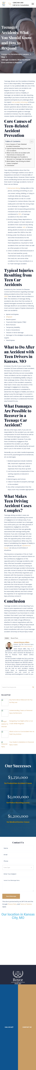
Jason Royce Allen (21, 642)
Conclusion (11, 165)
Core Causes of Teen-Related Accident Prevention (16, 145)
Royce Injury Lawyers (26, 646)
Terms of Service (26, 904)
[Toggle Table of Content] (31, 141)
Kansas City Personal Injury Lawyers (15, 54)
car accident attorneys (20, 102)
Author (7, 638)
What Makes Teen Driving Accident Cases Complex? (18, 162)
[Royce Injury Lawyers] (3, 4)
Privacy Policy (12, 904)
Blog (3, 57)
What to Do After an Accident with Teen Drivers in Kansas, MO (18, 154)
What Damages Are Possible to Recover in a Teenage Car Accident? (19, 158)
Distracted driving (14, 188)
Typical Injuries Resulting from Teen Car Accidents (19, 150)
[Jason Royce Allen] (9, 646)
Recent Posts (14, 638)
